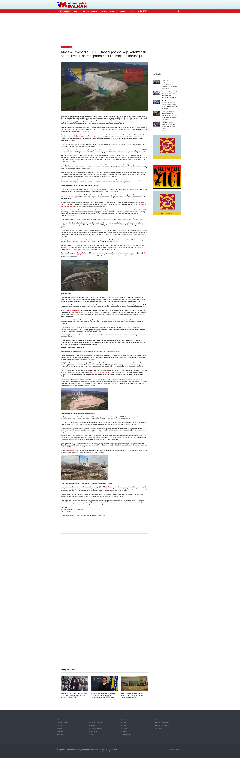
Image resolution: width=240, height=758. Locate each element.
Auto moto (94, 731)
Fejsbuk (99, 515)
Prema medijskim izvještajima (70, 310)
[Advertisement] (120, 27)
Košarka (125, 728)
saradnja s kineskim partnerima (107, 191)
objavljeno (111, 487)
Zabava (125, 722)
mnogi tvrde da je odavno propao (99, 372)
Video (92, 734)
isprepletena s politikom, (128, 167)
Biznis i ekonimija (63, 722)
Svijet (60, 725)
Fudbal (125, 725)
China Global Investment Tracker (86, 137)
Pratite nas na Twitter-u (162, 725)
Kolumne (93, 720)
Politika (60, 734)
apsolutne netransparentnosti (81, 240)
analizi (109, 150)
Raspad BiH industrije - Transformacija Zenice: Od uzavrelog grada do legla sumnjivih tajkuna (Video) (74, 695)
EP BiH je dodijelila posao (69, 439)
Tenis (124, 731)
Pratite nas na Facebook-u (163, 722)
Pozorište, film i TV (96, 722)
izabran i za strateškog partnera (119, 443)
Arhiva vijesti (158, 728)
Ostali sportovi (127, 734)
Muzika (93, 725)
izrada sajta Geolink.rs (175, 749)
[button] (76, 11)
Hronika (60, 731)
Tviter (104, 515)
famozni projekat (73, 450)
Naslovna (61, 720)
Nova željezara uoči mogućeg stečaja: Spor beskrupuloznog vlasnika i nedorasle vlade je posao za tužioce (169, 104)
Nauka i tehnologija (96, 728)
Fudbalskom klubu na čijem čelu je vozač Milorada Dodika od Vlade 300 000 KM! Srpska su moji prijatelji (169, 115)
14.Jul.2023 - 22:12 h (80, 47)
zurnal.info (68, 511)
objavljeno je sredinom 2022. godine (84, 359)
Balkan (60, 728)
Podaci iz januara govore (73, 502)
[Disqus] (104, 590)
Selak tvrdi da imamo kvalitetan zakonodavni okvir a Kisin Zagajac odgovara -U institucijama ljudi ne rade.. (169, 84)
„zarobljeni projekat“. (95, 432)
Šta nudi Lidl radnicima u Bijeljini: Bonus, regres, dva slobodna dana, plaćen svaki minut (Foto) (132, 695)
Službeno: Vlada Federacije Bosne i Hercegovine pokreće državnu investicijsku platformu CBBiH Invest (103, 695)
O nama (157, 720)
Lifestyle (125, 720)
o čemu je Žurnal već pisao (135, 219)
